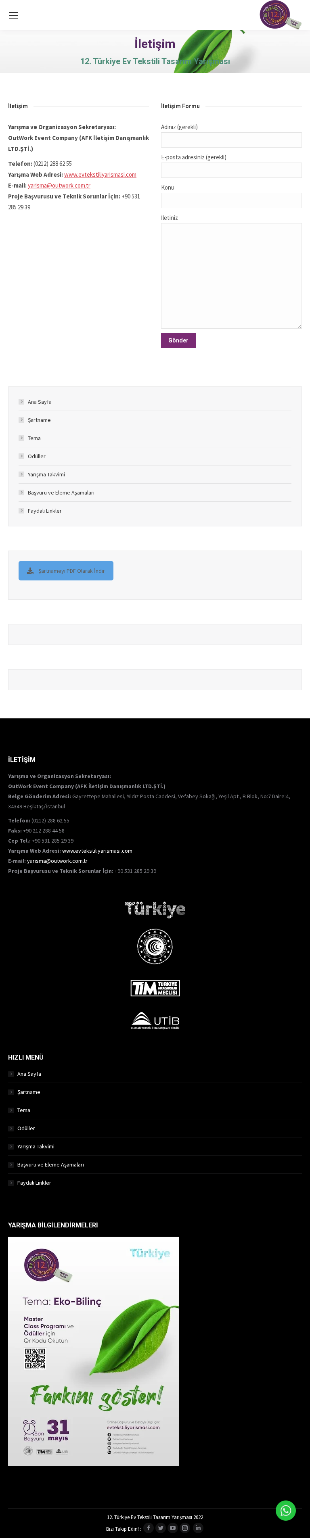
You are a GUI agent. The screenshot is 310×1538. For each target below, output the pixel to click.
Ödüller (37, 456)
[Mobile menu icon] (13, 15)
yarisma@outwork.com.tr (59, 185)
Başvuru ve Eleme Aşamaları (61, 492)
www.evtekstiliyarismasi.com (100, 174)
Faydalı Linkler (45, 510)
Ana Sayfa (40, 401)
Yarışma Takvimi (46, 474)
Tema (34, 438)
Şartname (39, 420)
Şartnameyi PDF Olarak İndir (71, 570)
